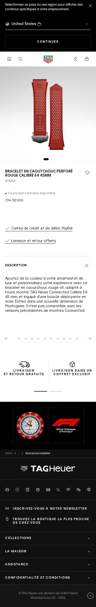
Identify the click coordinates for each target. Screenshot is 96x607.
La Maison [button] (16, 551)
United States (23, 24)
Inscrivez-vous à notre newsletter (50, 508)
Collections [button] (18, 538)
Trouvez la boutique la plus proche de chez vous (51, 521)
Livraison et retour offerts (33, 241)
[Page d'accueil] (48, 59)
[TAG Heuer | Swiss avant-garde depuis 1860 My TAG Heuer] (48, 468)
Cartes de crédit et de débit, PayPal (41, 228)
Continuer (64, 41)
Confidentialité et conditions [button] (37, 577)
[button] (75, 59)
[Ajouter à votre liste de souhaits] (87, 172)
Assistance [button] (16, 564)
